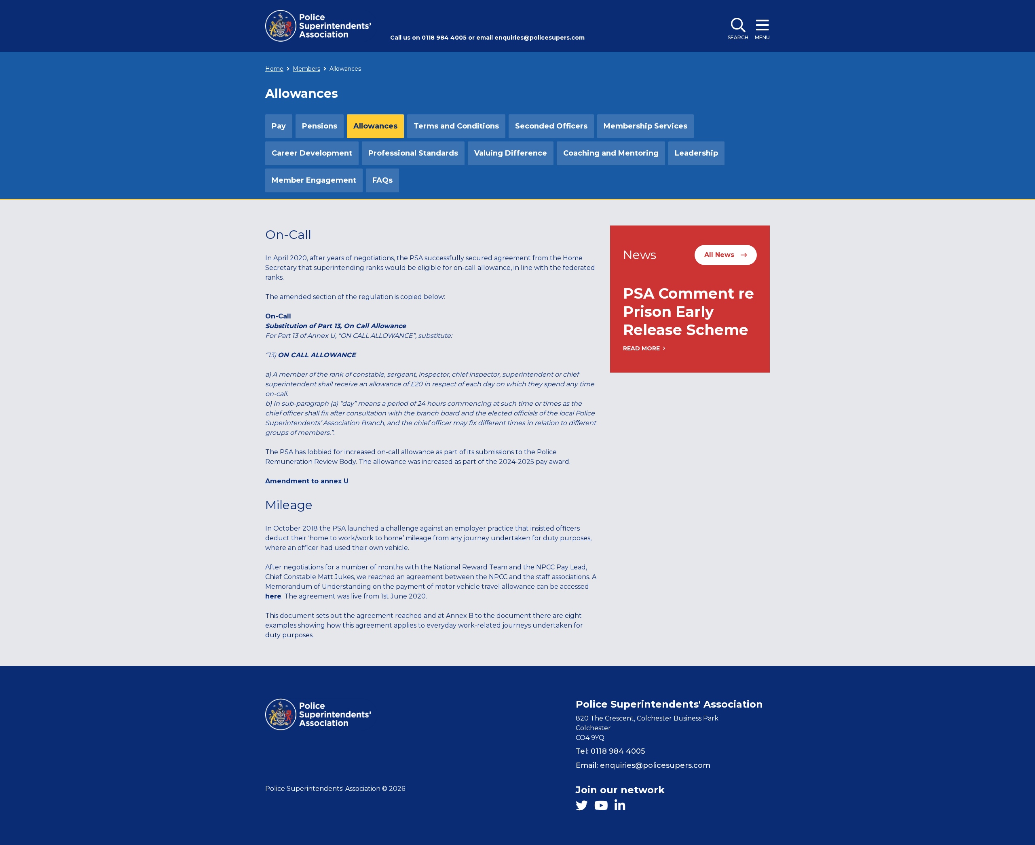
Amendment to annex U (307, 481)
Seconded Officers (551, 126)
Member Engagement (314, 180)
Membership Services (645, 126)
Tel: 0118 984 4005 (610, 751)
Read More (641, 348)
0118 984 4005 (444, 37)
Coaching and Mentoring (611, 153)
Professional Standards (413, 153)
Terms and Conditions (456, 126)
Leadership (696, 153)
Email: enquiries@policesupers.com (643, 765)
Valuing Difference (510, 153)
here (273, 596)
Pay (279, 126)
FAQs (382, 180)
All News (719, 255)
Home (274, 68)
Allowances (375, 126)
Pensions (319, 126)
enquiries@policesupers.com (539, 37)
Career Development (312, 153)
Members (306, 68)
